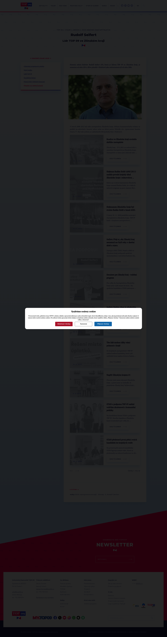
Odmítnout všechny (63, 324)
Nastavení (83, 324)
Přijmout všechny (103, 324)
